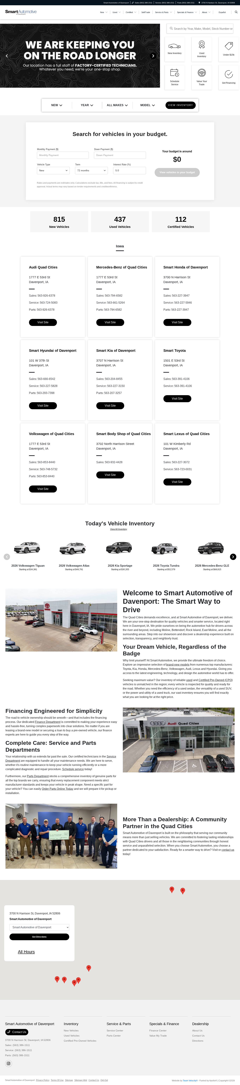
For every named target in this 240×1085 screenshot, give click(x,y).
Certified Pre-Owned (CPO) (216, 680)
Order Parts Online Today (57, 788)
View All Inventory (118, 529)
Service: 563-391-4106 (177, 385)
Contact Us (19, 1032)
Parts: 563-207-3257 (109, 392)
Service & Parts (119, 1024)
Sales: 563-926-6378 (42, 295)
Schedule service (73, 769)
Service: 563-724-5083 (43, 302)
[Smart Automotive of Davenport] (21, 12)
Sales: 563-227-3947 (176, 295)
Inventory (71, 1024)
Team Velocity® (190, 1080)
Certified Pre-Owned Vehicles (80, 1040)
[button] (64, 980)
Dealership (200, 1024)
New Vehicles (71, 1030)
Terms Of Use (57, 1080)
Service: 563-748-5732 (43, 469)
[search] (236, 12)
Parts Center (114, 1035)
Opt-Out (104, 1080)
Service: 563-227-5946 (177, 302)
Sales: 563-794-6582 (109, 295)
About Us (197, 1030)
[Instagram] (8, 1063)
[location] (199, 3)
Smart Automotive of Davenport (20, 1080)
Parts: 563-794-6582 (109, 309)
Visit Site (42, 322)
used (189, 680)
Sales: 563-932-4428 (109, 462)
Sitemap (69, 1080)
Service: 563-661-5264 (110, 302)
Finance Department (47, 721)
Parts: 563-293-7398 (41, 392)
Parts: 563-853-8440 (41, 476)
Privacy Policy (42, 1080)
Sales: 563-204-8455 (109, 378)
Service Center (115, 1030)
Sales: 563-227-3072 (176, 462)
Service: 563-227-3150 (110, 385)
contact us (228, 849)
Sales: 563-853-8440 (42, 462)
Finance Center (158, 1030)
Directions (197, 1040)
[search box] (200, 28)
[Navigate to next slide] (157, 55)
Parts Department (38, 776)
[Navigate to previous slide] (2, 55)
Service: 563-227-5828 (43, 385)
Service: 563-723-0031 (177, 469)
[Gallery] (80, 56)
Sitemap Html (80, 1080)
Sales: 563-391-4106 (176, 378)
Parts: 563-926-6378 (41, 309)
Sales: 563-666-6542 (42, 378)
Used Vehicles (71, 1035)
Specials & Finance (164, 1024)
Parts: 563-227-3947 (176, 309)
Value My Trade (158, 1035)
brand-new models (177, 664)
